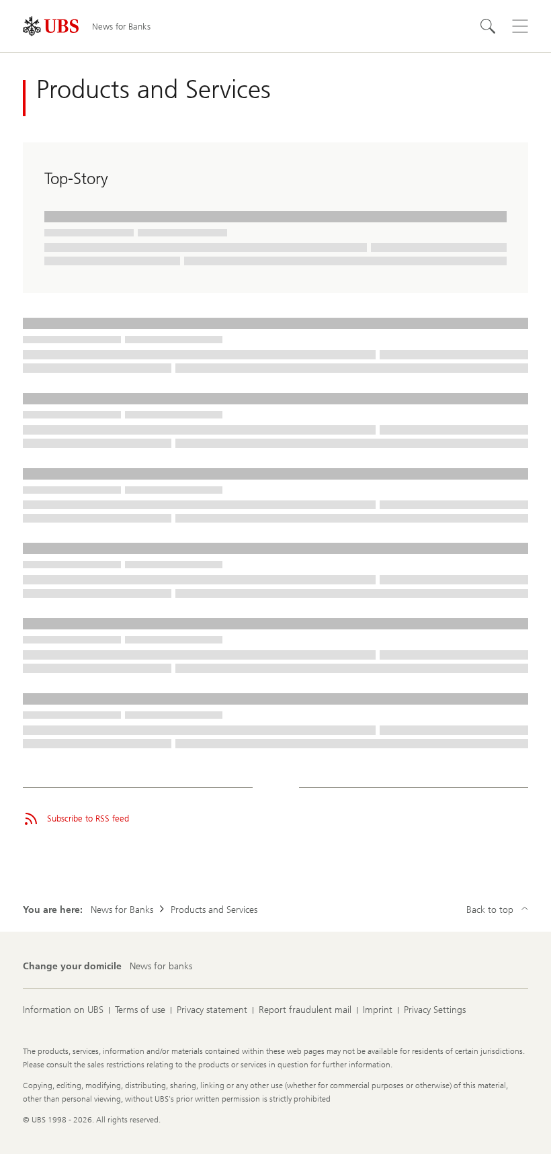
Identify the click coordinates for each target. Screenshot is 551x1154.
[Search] (488, 26)
